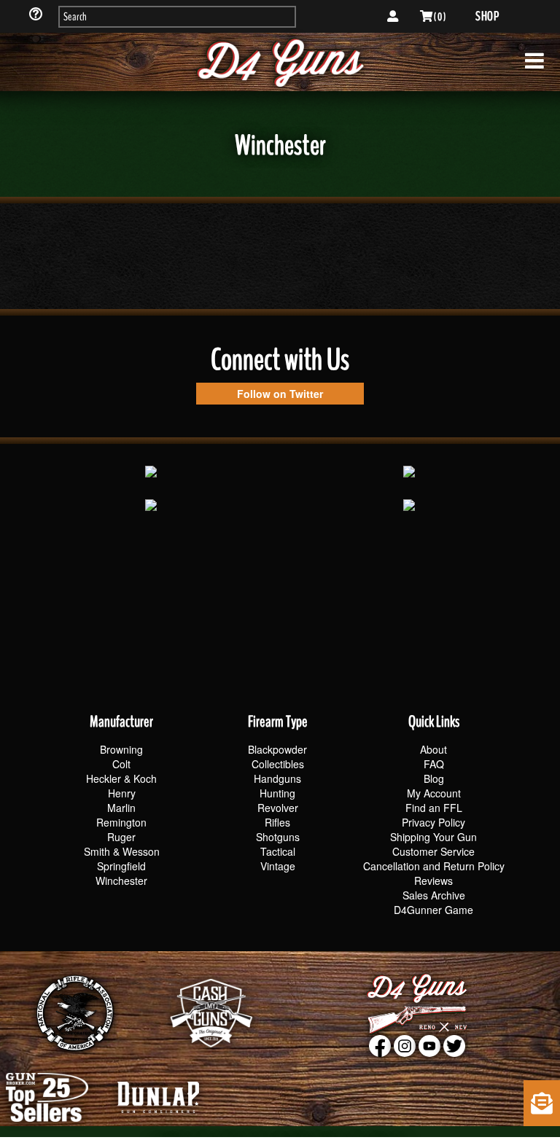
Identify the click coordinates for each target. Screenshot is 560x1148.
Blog (434, 778)
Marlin (121, 807)
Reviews (433, 880)
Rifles (277, 822)
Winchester (121, 880)
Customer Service (433, 851)
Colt (121, 764)
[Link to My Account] (392, 16)
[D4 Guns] (280, 61)
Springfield (121, 866)
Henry (122, 793)
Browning (121, 749)
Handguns (277, 778)
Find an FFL (433, 807)
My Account (434, 793)
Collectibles (278, 764)
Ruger (121, 836)
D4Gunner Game (433, 909)
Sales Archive (433, 895)
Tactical (277, 851)
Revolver (277, 807)
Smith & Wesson (122, 851)
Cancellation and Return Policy (434, 866)
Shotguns (278, 836)
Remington (121, 822)
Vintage (277, 866)
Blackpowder (277, 749)
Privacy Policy (433, 822)
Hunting (277, 793)
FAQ (434, 764)
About (433, 749)
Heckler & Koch (121, 778)
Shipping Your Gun (433, 836)
